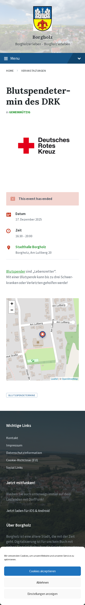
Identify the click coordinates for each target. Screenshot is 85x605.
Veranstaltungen (33, 70)
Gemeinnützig (19, 112)
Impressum (14, 445)
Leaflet (54, 378)
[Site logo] (42, 29)
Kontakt (12, 438)
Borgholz (42, 37)
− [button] (12, 310)
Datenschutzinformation (24, 453)
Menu (15, 58)
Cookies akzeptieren (42, 571)
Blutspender (15, 271)
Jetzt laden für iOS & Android (28, 510)
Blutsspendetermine (21, 395)
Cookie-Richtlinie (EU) (22, 460)
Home (10, 70)
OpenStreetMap (70, 378)
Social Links (14, 467)
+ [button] (12, 303)
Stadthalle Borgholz (30, 247)
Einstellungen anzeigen (42, 594)
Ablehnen (43, 582)
